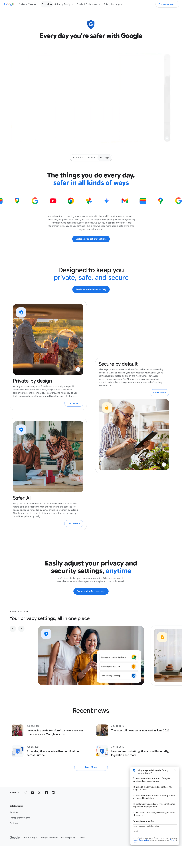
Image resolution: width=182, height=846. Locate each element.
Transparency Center (20, 817)
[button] (167, 138)
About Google (30, 837)
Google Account (167, 4)
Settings (104, 157)
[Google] (15, 837)
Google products (49, 837)
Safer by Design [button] (62, 4)
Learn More (74, 523)
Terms (82, 837)
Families (14, 812)
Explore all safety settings (91, 591)
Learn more (74, 403)
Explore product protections (91, 239)
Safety (91, 157)
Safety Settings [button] (112, 4)
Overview (47, 4)
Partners (14, 823)
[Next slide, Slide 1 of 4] (21, 629)
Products (78, 157)
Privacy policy (68, 837)
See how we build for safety (91, 289)
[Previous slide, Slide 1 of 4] (13, 629)
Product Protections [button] (87, 4)
